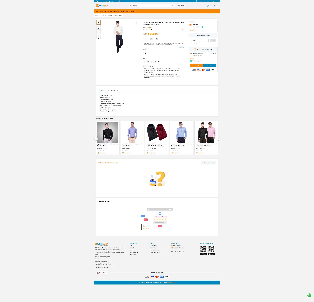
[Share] (135, 22)
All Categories (181, 5)
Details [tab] (101, 90)
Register (216, 5)
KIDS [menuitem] (106, 11)
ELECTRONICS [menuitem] (116, 11)
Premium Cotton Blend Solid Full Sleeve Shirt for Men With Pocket (132, 145)
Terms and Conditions (155, 252)
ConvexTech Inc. (171, 282)
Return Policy (153, 248)
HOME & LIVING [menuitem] (124, 11)
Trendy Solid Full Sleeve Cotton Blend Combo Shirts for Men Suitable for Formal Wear (157, 145)
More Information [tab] (112, 90)
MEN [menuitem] (97, 11)
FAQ (131, 245)
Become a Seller (134, 252)
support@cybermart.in (105, 256)
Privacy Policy (153, 245)
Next (218, 138)
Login (211, 5)
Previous (96, 138)
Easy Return (133, 254)
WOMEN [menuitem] (101, 11)
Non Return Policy (155, 250)
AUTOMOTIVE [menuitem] (133, 11)
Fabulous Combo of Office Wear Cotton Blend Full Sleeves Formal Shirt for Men (206, 145)
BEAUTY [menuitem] (110, 11)
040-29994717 (104, 258)
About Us (132, 248)
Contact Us (132, 250)
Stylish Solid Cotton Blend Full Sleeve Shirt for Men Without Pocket (107, 145)
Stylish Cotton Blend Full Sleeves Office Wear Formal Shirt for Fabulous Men (181, 145)
